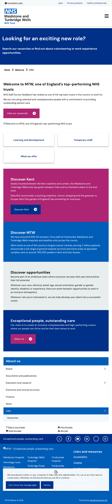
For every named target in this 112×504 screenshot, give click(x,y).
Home (7, 69)
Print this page (66, 427)
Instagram (105, 438)
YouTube (77, 438)
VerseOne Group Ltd (98, 500)
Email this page (15, 431)
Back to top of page (16, 427)
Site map (64, 431)
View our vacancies (17, 113)
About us (19, 69)
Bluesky (96, 438)
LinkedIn (87, 438)
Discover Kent (21, 209)
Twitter (59, 438)
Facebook (68, 438)
